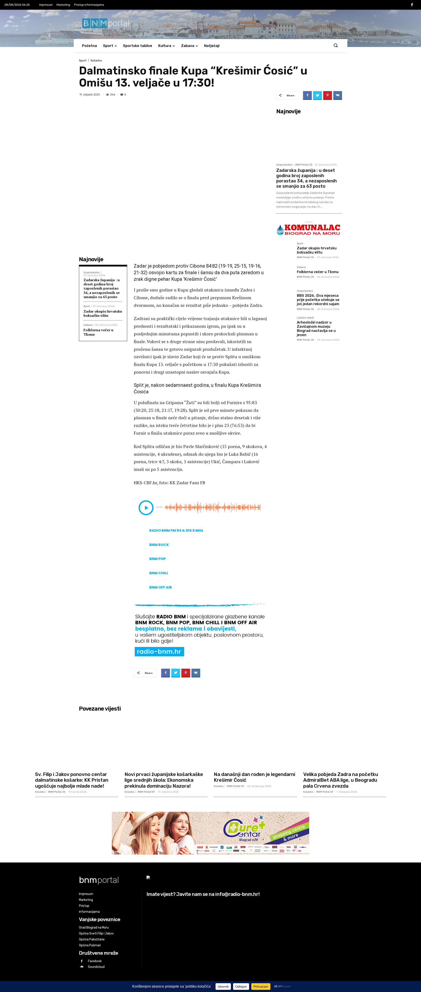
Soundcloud (96, 967)
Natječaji (211, 46)
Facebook (95, 961)
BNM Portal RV (146, 791)
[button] (335, 45)
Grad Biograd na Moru (94, 927)
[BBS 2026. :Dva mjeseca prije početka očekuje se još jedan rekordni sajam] (284, 298)
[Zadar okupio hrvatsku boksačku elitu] (284, 250)
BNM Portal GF (324, 791)
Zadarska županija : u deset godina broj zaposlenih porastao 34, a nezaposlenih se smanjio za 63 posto (102, 288)
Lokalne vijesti (305, 318)
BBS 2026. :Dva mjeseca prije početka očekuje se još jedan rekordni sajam (318, 299)
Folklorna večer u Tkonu (98, 332)
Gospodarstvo (92, 272)
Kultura (164, 46)
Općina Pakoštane (92, 939)
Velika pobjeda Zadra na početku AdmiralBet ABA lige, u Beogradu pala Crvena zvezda (340, 780)
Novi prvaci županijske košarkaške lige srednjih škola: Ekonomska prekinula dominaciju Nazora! (164, 780)
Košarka (96, 60)
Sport (108, 46)
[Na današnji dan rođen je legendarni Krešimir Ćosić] (255, 741)
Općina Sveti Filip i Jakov (96, 933)
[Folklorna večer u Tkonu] (284, 274)
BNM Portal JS (303, 164)
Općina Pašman (90, 945)
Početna (89, 46)
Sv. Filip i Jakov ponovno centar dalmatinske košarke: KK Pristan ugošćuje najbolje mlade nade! (71, 780)
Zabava (187, 46)
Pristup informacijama (89, 4)
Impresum (46, 4)
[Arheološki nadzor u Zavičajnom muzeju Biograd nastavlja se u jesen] (284, 325)
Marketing (63, 4)
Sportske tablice (137, 46)
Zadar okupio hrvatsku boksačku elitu (103, 313)
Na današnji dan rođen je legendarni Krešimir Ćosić (254, 777)
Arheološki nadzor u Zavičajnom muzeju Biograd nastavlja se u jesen (316, 328)
